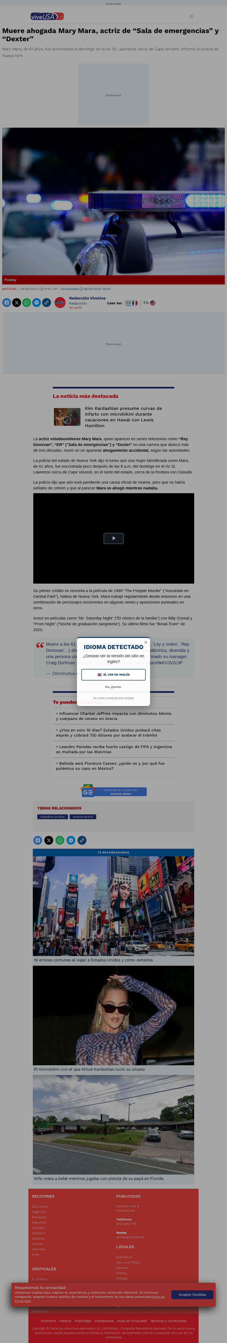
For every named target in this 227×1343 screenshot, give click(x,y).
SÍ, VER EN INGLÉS (114, 674)
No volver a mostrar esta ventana (114, 698)
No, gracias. (113, 686)
